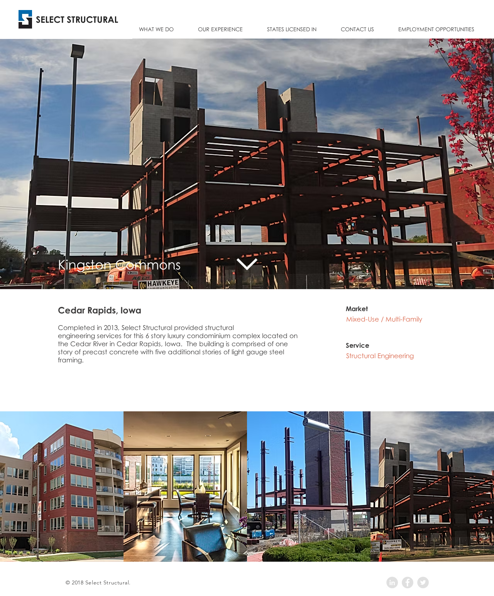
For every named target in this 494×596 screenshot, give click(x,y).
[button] (220, 26)
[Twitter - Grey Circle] (423, 582)
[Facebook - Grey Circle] (407, 582)
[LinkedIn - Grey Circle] (392, 582)
